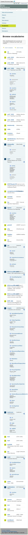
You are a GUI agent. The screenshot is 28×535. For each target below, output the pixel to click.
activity (13, 165)
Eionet (8, 9)
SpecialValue (14, 389)
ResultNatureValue (14, 375)
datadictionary (11, 138)
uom (8, 509)
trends (13, 108)
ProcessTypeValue (14, 369)
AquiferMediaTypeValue (14, 313)
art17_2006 (10, 68)
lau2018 (9, 444)
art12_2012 (10, 57)
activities (14, 73)
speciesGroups (14, 474)
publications (11, 487)
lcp (8, 451)
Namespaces (5, 31)
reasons (13, 101)
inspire (9, 308)
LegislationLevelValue (14, 345)
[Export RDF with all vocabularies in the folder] (24, 70)
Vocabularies (5, 25)
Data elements (5, 20)
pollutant (14, 264)
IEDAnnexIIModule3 (11, 285)
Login (16, 3)
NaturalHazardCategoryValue (14, 363)
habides (9, 234)
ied (8, 245)
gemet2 (9, 225)
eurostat (9, 196)
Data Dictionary (13, 9)
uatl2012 (14, 428)
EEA (8, 1)
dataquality (10, 144)
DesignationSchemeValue (14, 326)
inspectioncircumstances (14, 257)
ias (8, 240)
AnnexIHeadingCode (14, 277)
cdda (8, 129)
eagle (13, 423)
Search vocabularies (9, 47)
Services (4, 28)
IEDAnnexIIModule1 (11, 271)
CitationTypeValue (14, 320)
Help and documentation (7, 12)
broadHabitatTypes (14, 462)
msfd (8, 457)
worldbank (10, 520)
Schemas (4, 23)
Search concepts (20, 47)
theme (13, 400)
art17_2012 (10, 114)
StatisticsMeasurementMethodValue (14, 394)
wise (8, 514)
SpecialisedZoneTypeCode (14, 384)
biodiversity (10, 125)
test (8, 505)
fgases (9, 207)
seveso (9, 499)
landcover (10, 412)
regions (13, 468)
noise (9, 481)
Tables (3, 17)
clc (12, 417)
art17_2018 (10, 120)
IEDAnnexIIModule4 (11, 294)
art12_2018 (10, 63)
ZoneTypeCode (14, 406)
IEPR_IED (10, 301)
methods (14, 94)
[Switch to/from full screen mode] (19, 3)
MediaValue (14, 358)
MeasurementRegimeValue (14, 351)
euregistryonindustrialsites (11, 191)
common (10, 133)
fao (8, 202)
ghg (8, 229)
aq (8, 52)
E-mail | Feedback (6, 530)
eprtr (8, 159)
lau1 (8, 436)
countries (14, 88)
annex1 (13, 250)
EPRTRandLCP (11, 184)
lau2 (8, 440)
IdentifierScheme (14, 340)
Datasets (4, 15)
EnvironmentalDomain (14, 333)
